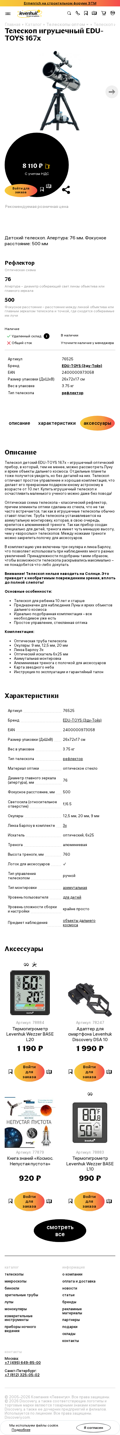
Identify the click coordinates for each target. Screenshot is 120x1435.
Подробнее (21, 1429)
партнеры (71, 1320)
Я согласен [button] (93, 1427)
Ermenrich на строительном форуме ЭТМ (60, 3)
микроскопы (16, 1281)
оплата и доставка (79, 1281)
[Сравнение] (94, 13)
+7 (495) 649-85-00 (23, 1362)
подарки (69, 1327)
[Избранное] (86, 13)
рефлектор (72, 393)
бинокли (12, 1288)
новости (69, 1288)
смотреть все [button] (60, 1230)
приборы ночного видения (20, 1329)
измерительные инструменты (19, 1318)
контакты (70, 1341)
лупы (9, 1302)
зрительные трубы (21, 1295)
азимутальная (75, 887)
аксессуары (97, 423)
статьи (68, 1295)
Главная (12, 24)
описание (19, 423)
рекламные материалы (72, 1311)
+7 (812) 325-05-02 (22, 1375)
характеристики (57, 423)
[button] (77, 13)
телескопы (14, 1274)
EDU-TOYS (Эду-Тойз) (82, 366)
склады (68, 1334)
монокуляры (16, 1309)
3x (65, 825)
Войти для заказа (21, 190)
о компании (72, 1274)
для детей (72, 897)
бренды (69, 1302)
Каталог (33, 24)
